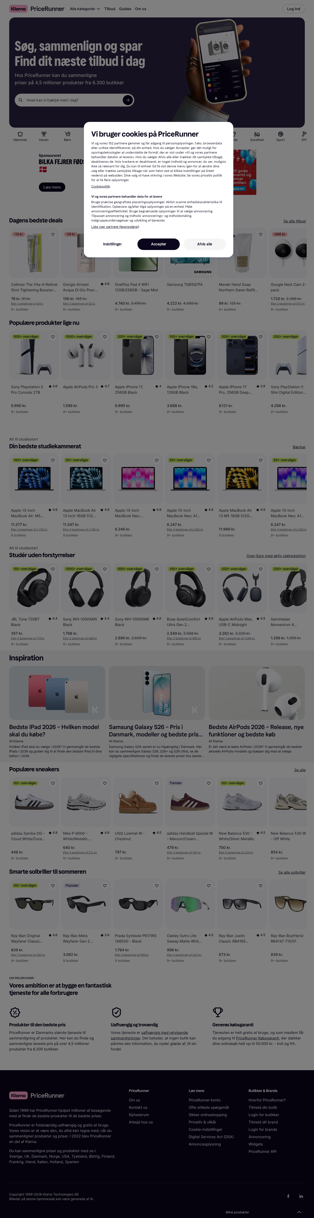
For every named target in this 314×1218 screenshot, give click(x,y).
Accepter (158, 244)
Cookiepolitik (100, 186)
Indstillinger (112, 244)
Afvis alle (204, 244)
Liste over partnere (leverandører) (115, 227)
